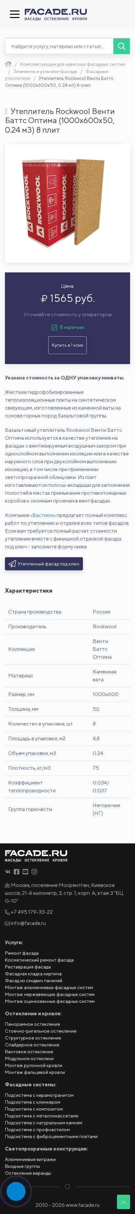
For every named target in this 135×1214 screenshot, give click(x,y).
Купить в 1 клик (67, 345)
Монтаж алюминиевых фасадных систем (49, 987)
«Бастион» (43, 515)
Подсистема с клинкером (32, 1102)
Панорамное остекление (32, 1024)
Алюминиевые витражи (30, 1159)
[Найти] (121, 46)
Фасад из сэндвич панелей (33, 980)
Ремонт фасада (22, 953)
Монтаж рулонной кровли (33, 1065)
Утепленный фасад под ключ (48, 563)
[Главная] (8, 64)
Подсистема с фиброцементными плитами (51, 1136)
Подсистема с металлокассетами (41, 1115)
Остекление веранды (28, 1173)
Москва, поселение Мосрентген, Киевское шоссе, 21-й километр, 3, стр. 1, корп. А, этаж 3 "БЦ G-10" (64, 893)
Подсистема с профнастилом (37, 1129)
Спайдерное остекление (32, 1044)
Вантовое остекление (29, 1051)
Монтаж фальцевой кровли (35, 1072)
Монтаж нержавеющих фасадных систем (50, 994)
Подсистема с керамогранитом (39, 1095)
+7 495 (31, 912)
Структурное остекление (33, 1037)
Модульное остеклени (29, 1058)
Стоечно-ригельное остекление (40, 1031)
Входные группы (22, 1166)
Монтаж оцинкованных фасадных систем (50, 1001)
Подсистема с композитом (34, 1109)
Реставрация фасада (28, 966)
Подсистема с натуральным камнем (43, 1122)
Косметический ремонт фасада (39, 960)
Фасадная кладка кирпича (33, 973)
